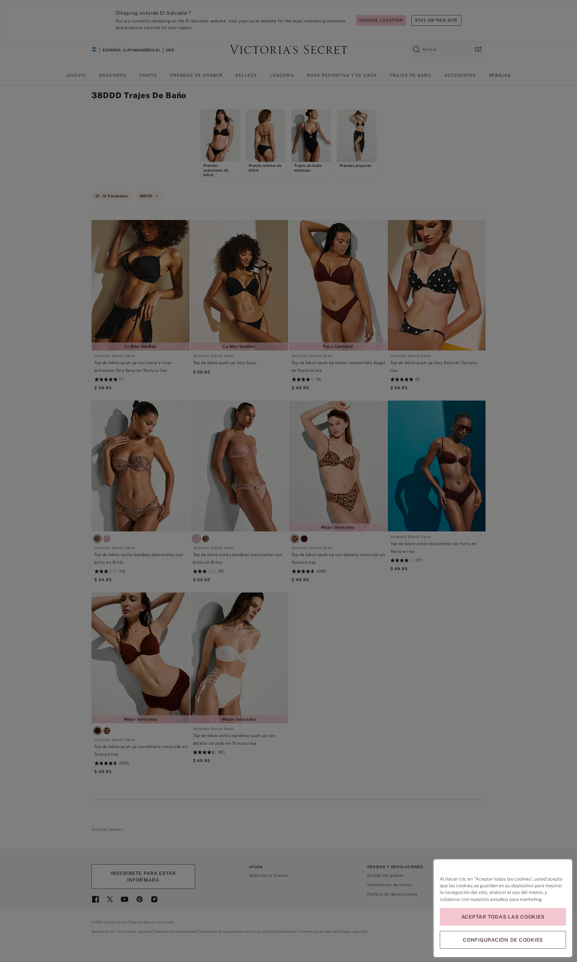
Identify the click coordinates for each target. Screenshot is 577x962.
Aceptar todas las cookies (503, 917)
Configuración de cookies (503, 940)
